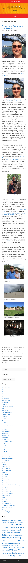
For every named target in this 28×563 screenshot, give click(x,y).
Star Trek (12, 545)
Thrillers (23, 547)
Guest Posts (5, 421)
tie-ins (3, 550)
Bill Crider (4, 522)
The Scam (5, 487)
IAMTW (4, 423)
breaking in (22, 522)
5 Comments (7, 362)
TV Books (13, 550)
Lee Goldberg (14, 6)
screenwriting (7, 543)
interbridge (22, 561)
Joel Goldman (14, 532)
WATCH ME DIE (20, 213)
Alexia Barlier (7, 350)
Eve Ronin (4, 404)
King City (4, 429)
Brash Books (16, 522)
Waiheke (10, 360)
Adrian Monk (5, 520)
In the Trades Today (7, 425)
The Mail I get (11, 547)
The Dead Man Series (19, 545)
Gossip (4, 418)
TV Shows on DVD (7, 503)
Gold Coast (10, 354)
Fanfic (3, 408)
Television (4, 472)
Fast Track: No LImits (14, 352)
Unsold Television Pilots (8, 505)
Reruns (4, 462)
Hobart (15, 354)
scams (21, 540)
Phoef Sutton (23, 538)
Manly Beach (8, 100)
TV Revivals (5, 501)
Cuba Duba (11, 201)
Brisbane (21, 350)
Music (3, 443)
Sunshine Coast (11, 358)
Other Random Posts (7, 458)
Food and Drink (6, 414)
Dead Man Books (6, 398)
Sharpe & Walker (6, 470)
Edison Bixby (5, 402)
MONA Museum (6, 240)
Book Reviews (6, 387)
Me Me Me (5, 437)
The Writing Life (8, 347)
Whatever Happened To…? (9, 507)
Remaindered (5, 460)
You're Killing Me (6, 512)
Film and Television (7, 412)
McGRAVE (11, 215)
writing (23, 555)
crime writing (16, 524)
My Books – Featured (8, 450)
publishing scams (6, 541)
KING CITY (5, 215)
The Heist (4, 476)
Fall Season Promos (7, 406)
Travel (3, 497)
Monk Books (5, 439)
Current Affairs (6, 396)
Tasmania (4, 360)
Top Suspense (6, 495)
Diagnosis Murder (7, 400)
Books (3, 389)
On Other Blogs (6, 456)
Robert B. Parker (14, 540)
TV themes (20, 553)
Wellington (16, 360)
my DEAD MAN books (10, 213)
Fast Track (5, 352)
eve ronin (19, 527)
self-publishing (16, 543)
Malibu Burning (6, 435)
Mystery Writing (6, 454)
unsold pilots (18, 555)
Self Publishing (6, 468)
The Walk (4, 489)
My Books (4, 447)
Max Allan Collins (19, 535)
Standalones (6, 545)
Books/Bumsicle (6, 392)
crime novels (7, 525)
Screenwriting (6, 466)
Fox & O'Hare (12, 530)
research (4, 358)
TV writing (11, 555)
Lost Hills (12, 535)
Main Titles (5, 433)
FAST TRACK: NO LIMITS (12, 159)
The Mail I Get (6, 483)
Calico (3, 525)
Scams (4, 464)
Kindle (4, 427)
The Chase (5, 474)
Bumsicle (4, 394)
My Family (5, 452)
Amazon (10, 520)
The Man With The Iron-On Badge (11, 485)
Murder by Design (7, 441)
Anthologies (24, 520)
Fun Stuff (4, 416)
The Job (4, 481)
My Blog (4, 445)
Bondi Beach (18, 100)
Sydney (19, 358)
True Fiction (5, 499)
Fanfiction (6, 530)
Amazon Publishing (17, 520)
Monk (4, 538)
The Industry (5, 478)
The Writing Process (18, 347)
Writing (4, 509)
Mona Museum (18, 356)
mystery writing (14, 538)
